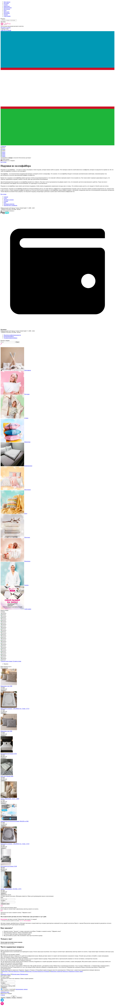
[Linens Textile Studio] (6, 24)
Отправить (3, 987)
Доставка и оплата (5, 27)
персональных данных (22, 989)
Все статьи (3, 162)
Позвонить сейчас (5, 974)
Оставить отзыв (17, 661)
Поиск (17, 342)
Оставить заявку (78, 971)
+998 (6, 30)
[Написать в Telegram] (2, 1001)
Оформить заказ (5, 903)
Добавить (3, 690)
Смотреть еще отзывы (6, 661)
